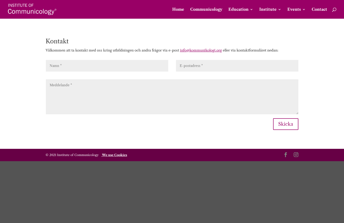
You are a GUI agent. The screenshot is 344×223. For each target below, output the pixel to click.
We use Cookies (114, 155)
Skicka (285, 124)
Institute (268, 10)
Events (294, 10)
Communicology (206, 10)
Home (178, 10)
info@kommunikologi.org (201, 50)
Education (238, 10)
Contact (319, 10)
